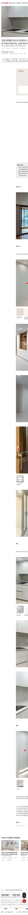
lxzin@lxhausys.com (11, 904)
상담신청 (24, 896)
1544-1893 (16, 895)
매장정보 (12, 52)
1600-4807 (5, 895)
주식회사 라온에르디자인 (6, 855)
